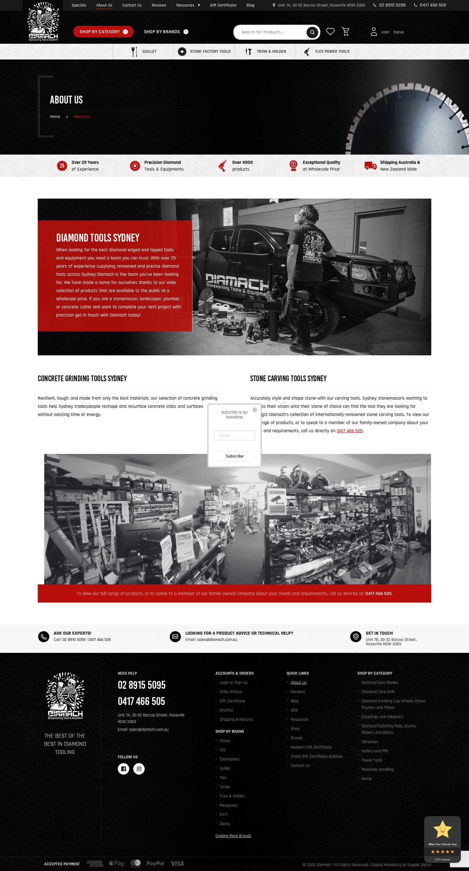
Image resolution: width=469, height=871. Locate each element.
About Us (104, 5)
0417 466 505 (432, 5)
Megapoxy (228, 805)
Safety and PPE (375, 751)
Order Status (231, 692)
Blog (250, 5)
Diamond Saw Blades (380, 682)
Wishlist (226, 710)
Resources (185, 5)
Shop (295, 729)
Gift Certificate (223, 5)
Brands (297, 738)
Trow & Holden (232, 796)
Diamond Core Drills (378, 692)
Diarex (225, 824)
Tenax (225, 787)
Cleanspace (229, 759)
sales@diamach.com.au (217, 640)
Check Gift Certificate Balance (316, 756)
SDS (294, 710)
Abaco (225, 741)
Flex (223, 778)
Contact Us (132, 5)
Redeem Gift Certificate (311, 747)
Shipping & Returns (236, 719)
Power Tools (372, 760)
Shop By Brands (162, 32)
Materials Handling (378, 769)
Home (55, 117)
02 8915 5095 (392, 5)
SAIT (223, 814)
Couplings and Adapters (382, 717)
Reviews (159, 5)
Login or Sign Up (234, 682)
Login (385, 32)
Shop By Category (100, 32)
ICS (223, 750)
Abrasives (370, 742)
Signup (398, 32)
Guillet (225, 768)
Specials (79, 5)
